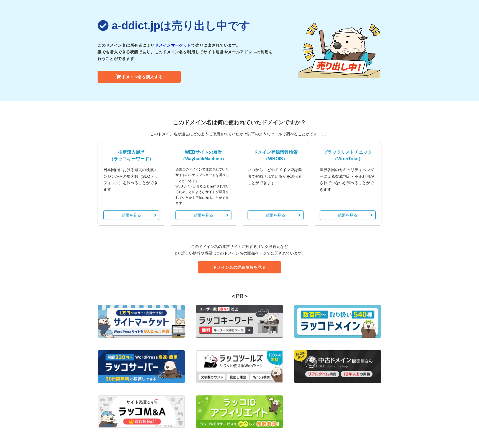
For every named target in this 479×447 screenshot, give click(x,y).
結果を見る (131, 215)
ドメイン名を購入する (142, 77)
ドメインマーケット (173, 45)
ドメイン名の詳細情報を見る (239, 267)
